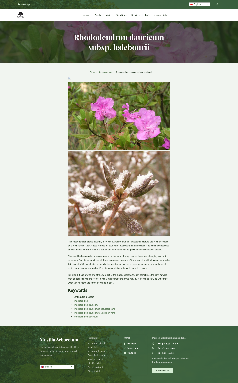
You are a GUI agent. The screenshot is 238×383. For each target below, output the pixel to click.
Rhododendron (81, 301)
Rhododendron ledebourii (86, 316)
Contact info (160, 14)
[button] (199, 4)
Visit (108, 14)
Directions (121, 14)
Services (135, 14)
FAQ (147, 14)
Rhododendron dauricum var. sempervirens (94, 313)
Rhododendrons (105, 72)
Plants (97, 14)
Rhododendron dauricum (86, 305)
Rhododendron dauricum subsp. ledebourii (94, 309)
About (86, 14)
